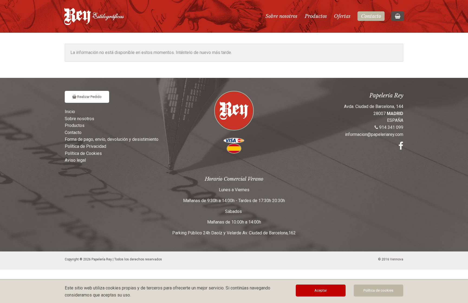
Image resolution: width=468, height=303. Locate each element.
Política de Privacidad (85, 146)
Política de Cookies (83, 153)
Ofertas (342, 16)
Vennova (396, 259)
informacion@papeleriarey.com (374, 134)
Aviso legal (75, 160)
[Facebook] (400, 147)
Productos (316, 16)
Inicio (70, 111)
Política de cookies (378, 290)
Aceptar (320, 290)
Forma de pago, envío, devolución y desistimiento (111, 139)
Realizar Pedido (89, 97)
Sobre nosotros (281, 16)
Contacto (371, 16)
